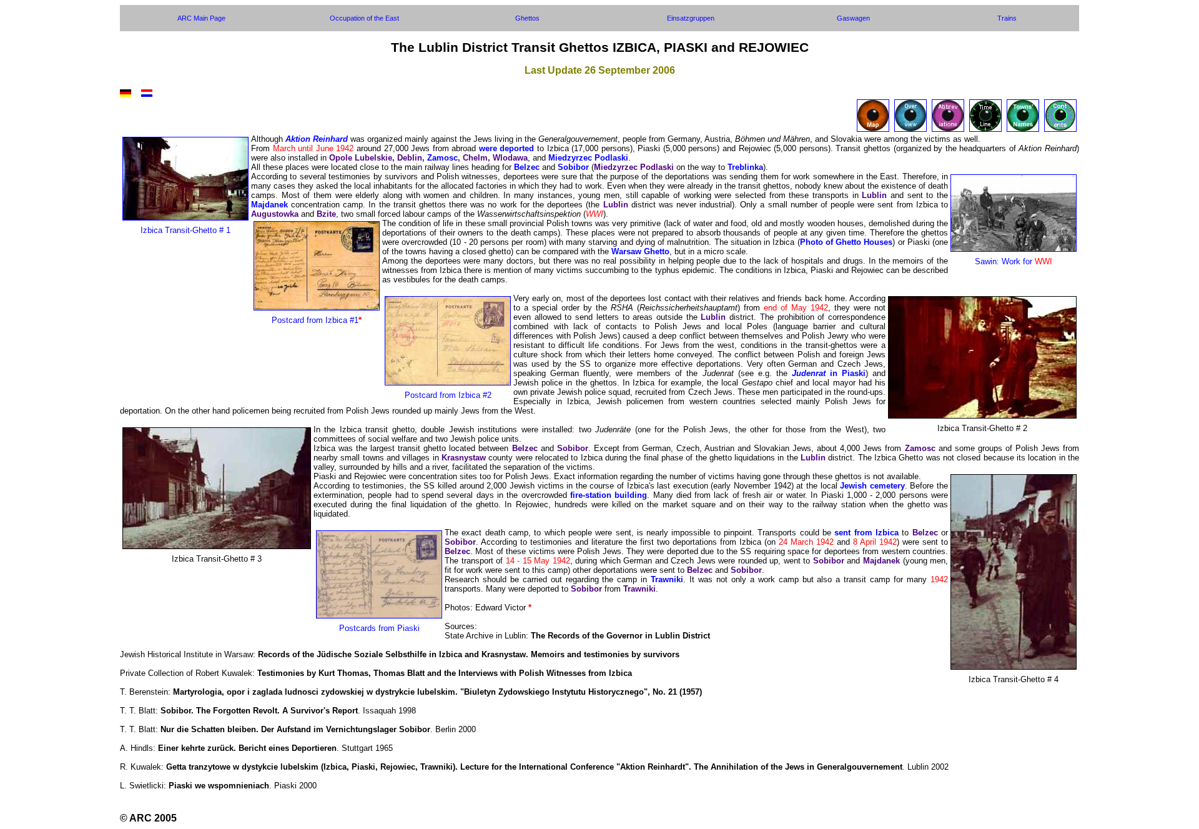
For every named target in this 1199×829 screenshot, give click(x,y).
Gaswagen (853, 18)
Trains (1007, 18)
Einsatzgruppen (690, 18)
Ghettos (527, 18)
